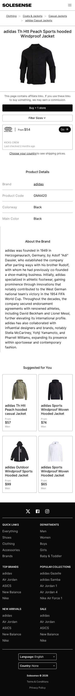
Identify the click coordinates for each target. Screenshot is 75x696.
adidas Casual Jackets (38, 20)
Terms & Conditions (37, 681)
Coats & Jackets (32, 16)
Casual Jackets (58, 16)
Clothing (11, 16)
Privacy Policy (37, 687)
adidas (39, 184)
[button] (70, 5)
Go (63, 129)
